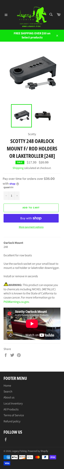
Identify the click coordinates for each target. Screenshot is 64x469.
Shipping (18, 168)
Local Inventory (13, 403)
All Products (11, 409)
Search (8, 391)
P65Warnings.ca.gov (16, 302)
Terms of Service (14, 415)
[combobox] (51, 15)
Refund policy (12, 421)
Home (7, 386)
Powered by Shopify (38, 451)
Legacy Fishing (19, 451)
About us (9, 397)
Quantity (8, 187)
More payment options (31, 227)
